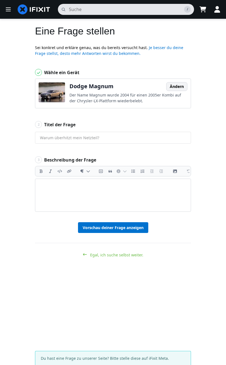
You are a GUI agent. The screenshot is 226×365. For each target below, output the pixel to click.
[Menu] (8, 9)
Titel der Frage (57, 125)
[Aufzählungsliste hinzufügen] (133, 171)
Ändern (177, 86)
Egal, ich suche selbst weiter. (116, 254)
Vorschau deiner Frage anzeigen (113, 227)
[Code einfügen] (59, 171)
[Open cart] (202, 9)
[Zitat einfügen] (110, 171)
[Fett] (41, 171)
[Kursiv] (50, 171)
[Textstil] (85, 171)
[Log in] (217, 9)
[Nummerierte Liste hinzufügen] (142, 171)
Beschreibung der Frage (67, 160)
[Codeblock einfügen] (100, 171)
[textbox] (113, 195)
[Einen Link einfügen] (69, 171)
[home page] (34, 9)
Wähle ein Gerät (61, 72)
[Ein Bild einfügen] (175, 171)
